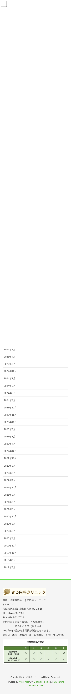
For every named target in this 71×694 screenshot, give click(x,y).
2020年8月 (10, 531)
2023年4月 (10, 443)
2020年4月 (10, 538)
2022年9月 (10, 465)
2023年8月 (10, 429)
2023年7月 (10, 436)
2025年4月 (10, 356)
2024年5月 (10, 393)
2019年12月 (10, 545)
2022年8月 (10, 473)
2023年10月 (10, 422)
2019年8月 (10, 560)
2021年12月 (10, 487)
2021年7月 (10, 502)
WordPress (24, 682)
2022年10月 (10, 458)
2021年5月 (10, 509)
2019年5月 (10, 567)
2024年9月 (10, 378)
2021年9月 (10, 494)
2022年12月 (10, 451)
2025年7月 (10, 349)
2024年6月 (10, 385)
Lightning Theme (42, 682)
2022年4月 (10, 480)
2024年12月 (10, 371)
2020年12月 (10, 516)
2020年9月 (10, 523)
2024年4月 (10, 400)
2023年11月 (10, 414)
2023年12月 (10, 407)
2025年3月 (10, 364)
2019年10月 (10, 552)
